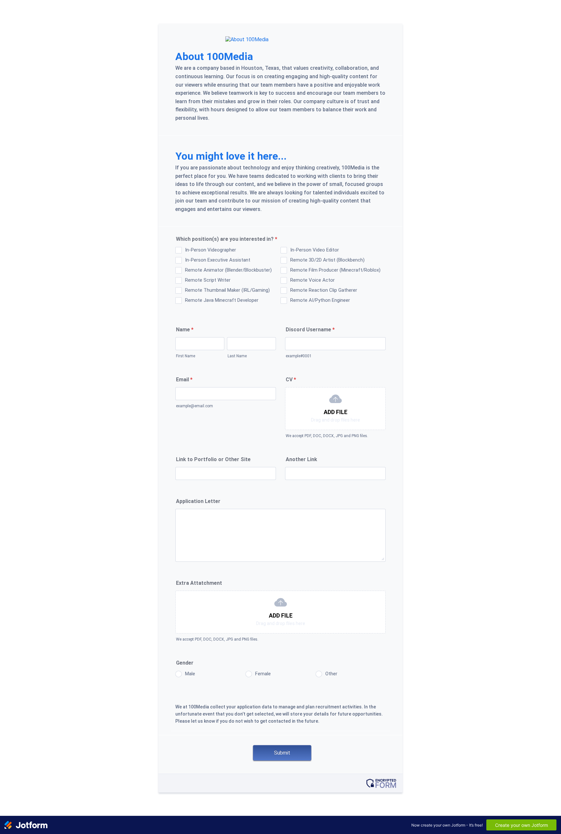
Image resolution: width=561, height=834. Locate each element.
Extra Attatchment (199, 583)
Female (263, 674)
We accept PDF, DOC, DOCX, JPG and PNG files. (327, 436)
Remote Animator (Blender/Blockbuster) (228, 270)
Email (184, 379)
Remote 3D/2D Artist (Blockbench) (327, 260)
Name (184, 329)
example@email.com (194, 406)
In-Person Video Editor (314, 250)
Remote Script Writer (208, 280)
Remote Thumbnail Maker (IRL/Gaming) (227, 290)
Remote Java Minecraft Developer (221, 300)
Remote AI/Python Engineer (320, 300)
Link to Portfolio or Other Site (213, 459)
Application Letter (198, 501)
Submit (282, 753)
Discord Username (310, 329)
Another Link (301, 459)
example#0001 (299, 356)
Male (190, 674)
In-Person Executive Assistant (217, 260)
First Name (185, 356)
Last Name (237, 356)
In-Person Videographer (210, 250)
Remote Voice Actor (312, 280)
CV (291, 379)
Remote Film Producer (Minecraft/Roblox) (335, 270)
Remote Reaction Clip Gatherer (323, 290)
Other (331, 674)
